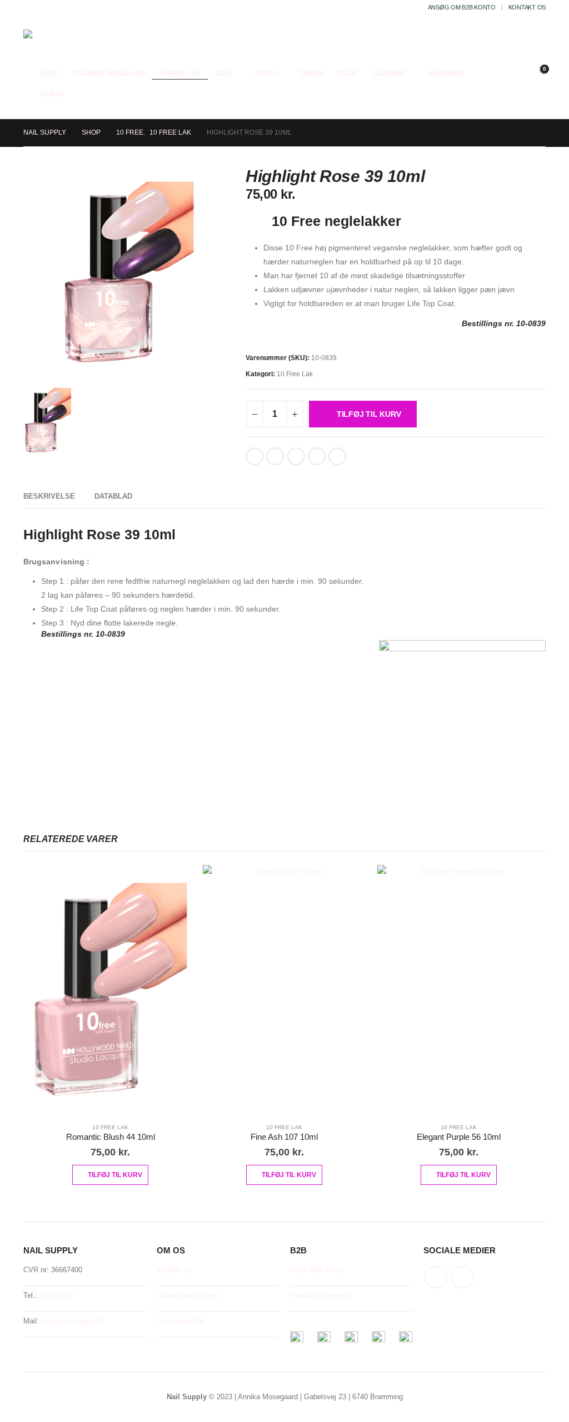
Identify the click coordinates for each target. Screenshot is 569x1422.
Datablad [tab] (113, 496)
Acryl (266, 73)
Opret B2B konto (317, 1270)
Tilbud (52, 94)
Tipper (311, 73)
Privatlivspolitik (181, 1321)
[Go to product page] (110, 989)
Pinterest (296, 456)
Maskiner (446, 73)
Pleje (347, 73)
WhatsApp (337, 456)
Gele (224, 73)
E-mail (317, 456)
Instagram (462, 1277)
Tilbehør (389, 73)
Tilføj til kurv (369, 414)
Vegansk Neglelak (108, 73)
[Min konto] (537, 59)
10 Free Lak (179, 73)
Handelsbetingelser (187, 1296)
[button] (511, 60)
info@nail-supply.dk (72, 1321)
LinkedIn (275, 456)
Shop (49, 73)
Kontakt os (527, 7)
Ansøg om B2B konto (462, 7)
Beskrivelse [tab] (49, 496)
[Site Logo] (52, 46)
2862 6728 (56, 1296)
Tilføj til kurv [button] (115, 1175)
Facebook (254, 456)
